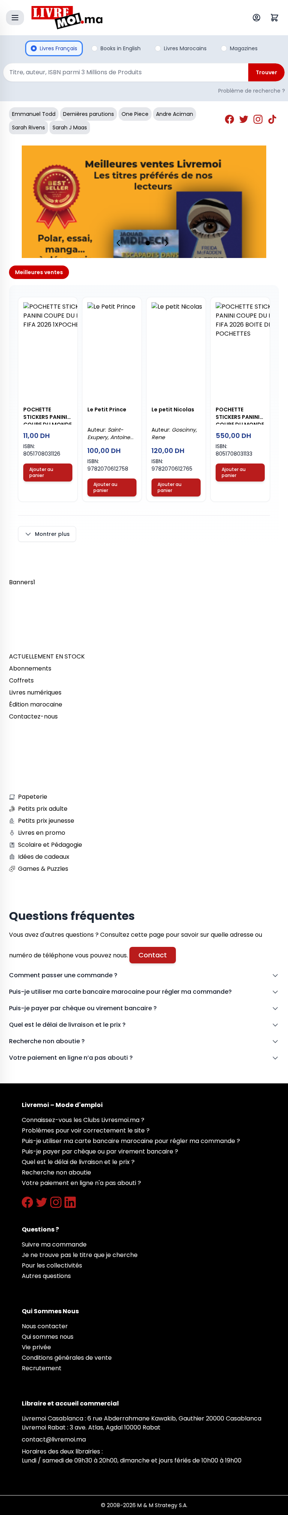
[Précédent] (120, 243)
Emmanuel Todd (34, 114)
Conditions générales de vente (67, 1357)
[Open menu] (15, 17)
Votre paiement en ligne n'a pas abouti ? (81, 1183)
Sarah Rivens (28, 127)
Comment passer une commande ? (63, 975)
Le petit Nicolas (173, 409)
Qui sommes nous (48, 1336)
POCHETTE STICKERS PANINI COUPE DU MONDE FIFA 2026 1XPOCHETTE (47, 415)
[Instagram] (56, 1202)
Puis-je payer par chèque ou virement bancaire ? (83, 1008)
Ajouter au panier (41, 472)
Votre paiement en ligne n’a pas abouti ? (71, 1057)
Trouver (266, 72)
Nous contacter (45, 1326)
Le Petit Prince (106, 409)
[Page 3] (148, 243)
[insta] (259, 120)
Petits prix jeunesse (46, 820)
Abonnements (30, 668)
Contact (152, 955)
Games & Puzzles (43, 868)
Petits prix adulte (43, 808)
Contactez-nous (33, 716)
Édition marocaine (35, 704)
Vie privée (36, 1347)
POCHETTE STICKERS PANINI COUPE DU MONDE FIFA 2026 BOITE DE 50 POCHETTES (240, 415)
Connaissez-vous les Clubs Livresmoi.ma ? (83, 1120)
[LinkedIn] (70, 1202)
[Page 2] (140, 243)
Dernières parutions (88, 114)
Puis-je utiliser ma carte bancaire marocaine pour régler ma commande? (120, 991)
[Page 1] (132, 243)
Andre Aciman (174, 114)
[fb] (230, 120)
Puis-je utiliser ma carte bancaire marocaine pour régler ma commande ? (131, 1141)
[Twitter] (41, 1202)
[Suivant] (168, 243)
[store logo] (127, 17)
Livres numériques (35, 692)
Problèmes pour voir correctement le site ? (86, 1130)
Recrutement (42, 1368)
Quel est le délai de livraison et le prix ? (67, 1024)
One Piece (135, 114)
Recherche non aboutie (56, 1172)
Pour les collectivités (52, 1265)
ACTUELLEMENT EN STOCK (47, 656)
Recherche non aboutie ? (47, 1041)
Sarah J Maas (69, 127)
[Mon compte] (258, 17)
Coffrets (21, 680)
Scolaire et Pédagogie (50, 844)
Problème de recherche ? (251, 90)
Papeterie (32, 796)
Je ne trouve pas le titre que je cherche (80, 1255)
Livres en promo (41, 832)
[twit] (244, 120)
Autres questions (46, 1276)
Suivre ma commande (54, 1244)
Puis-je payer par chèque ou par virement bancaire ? (100, 1151)
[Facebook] (27, 1202)
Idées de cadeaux (43, 856)
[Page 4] (155, 243)
